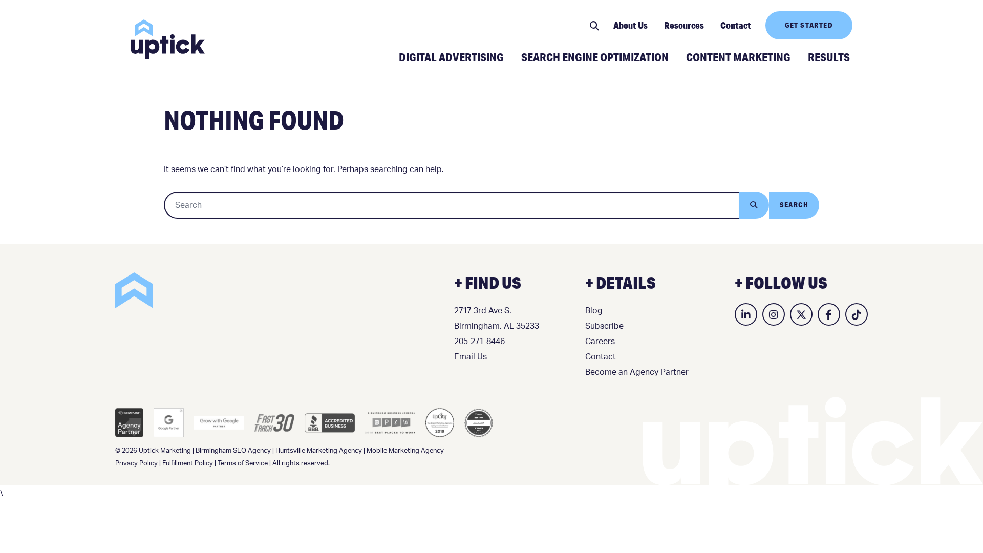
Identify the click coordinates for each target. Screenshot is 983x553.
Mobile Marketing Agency (405, 451)
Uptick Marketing (168, 39)
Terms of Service (243, 463)
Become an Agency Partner (637, 372)
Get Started (809, 25)
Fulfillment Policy (187, 463)
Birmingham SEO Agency (233, 451)
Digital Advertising (451, 57)
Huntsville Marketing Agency (318, 451)
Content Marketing (738, 57)
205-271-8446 (479, 341)
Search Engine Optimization (595, 57)
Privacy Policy (136, 463)
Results (829, 57)
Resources (684, 25)
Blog (594, 311)
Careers (600, 341)
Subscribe (604, 326)
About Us (630, 25)
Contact (735, 25)
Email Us (470, 357)
